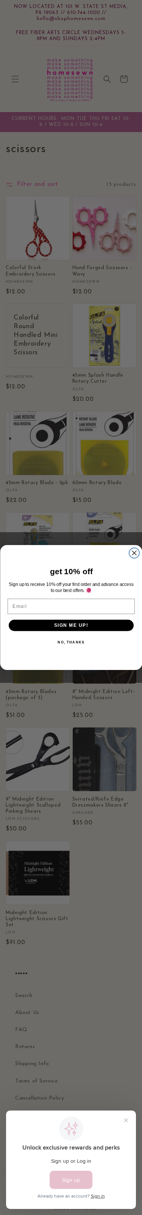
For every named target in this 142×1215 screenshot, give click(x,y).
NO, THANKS (71, 642)
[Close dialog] (134, 553)
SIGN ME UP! (71, 625)
